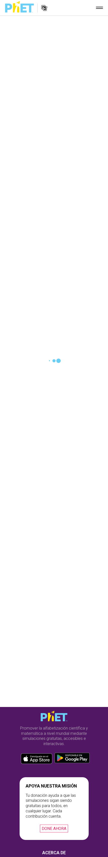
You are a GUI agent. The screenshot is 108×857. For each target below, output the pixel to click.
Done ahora (54, 828)
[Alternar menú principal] (99, 7)
